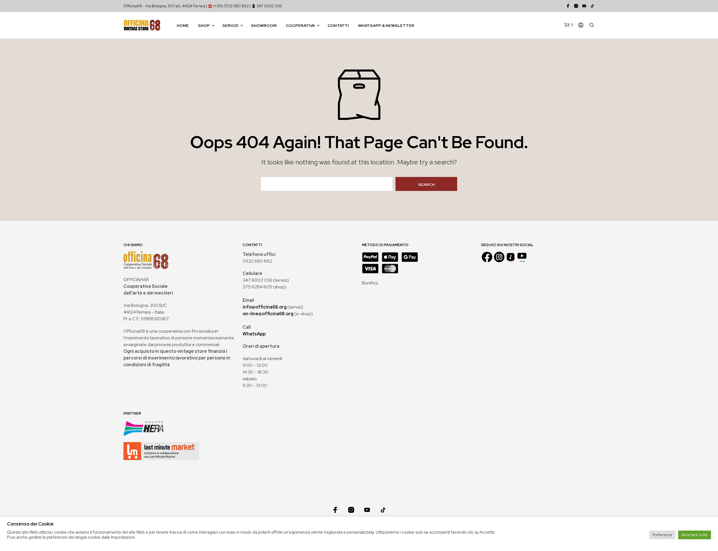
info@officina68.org (265, 307)
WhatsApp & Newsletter (386, 25)
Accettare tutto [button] (695, 535)
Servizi (230, 25)
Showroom (264, 25)
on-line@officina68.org (268, 314)
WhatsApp (254, 334)
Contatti (338, 25)
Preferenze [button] (662, 535)
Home (183, 25)
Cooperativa (300, 25)
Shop (204, 25)
